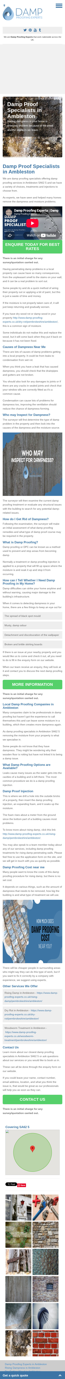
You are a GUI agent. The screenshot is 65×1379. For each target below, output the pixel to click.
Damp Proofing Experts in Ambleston (26, 1364)
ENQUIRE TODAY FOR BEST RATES (32, 246)
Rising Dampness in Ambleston (22, 1367)
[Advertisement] (32, 69)
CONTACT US (33, 1099)
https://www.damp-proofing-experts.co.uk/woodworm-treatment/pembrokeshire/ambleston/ (26, 1036)
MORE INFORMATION (32, 684)
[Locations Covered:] (4, 5)
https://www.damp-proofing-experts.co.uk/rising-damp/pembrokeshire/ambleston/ (31, 996)
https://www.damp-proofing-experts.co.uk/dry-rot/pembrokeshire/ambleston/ (28, 1014)
